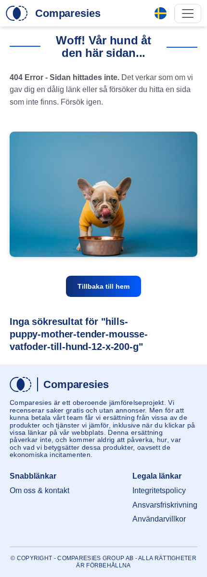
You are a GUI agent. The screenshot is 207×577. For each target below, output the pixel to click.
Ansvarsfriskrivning (164, 505)
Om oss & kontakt (39, 490)
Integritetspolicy (159, 490)
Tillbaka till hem (103, 286)
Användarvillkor (159, 519)
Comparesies (67, 13)
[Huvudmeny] (187, 13)
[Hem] (16, 13)
